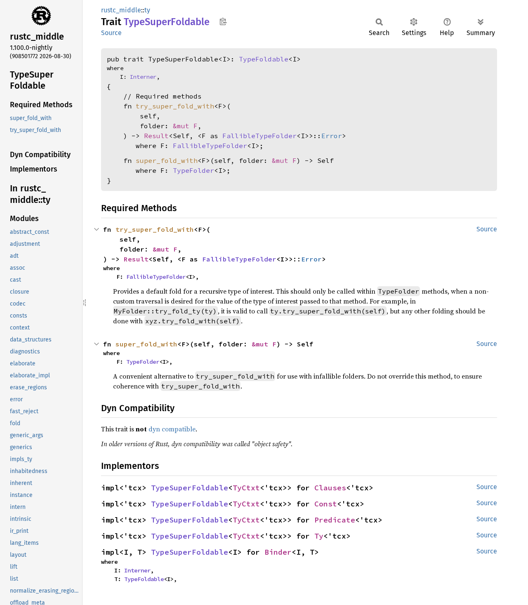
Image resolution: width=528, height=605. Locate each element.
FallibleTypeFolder (259, 136)
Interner (143, 76)
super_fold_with (167, 160)
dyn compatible (172, 428)
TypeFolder (193, 170)
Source (111, 33)
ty (147, 10)
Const (325, 503)
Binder (278, 552)
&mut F (185, 126)
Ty (318, 536)
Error (331, 136)
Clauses (330, 487)
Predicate (334, 520)
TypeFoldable (263, 59)
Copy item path (223, 21)
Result (156, 136)
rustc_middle (121, 10)
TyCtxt (246, 487)
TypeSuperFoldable (189, 487)
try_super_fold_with (175, 106)
